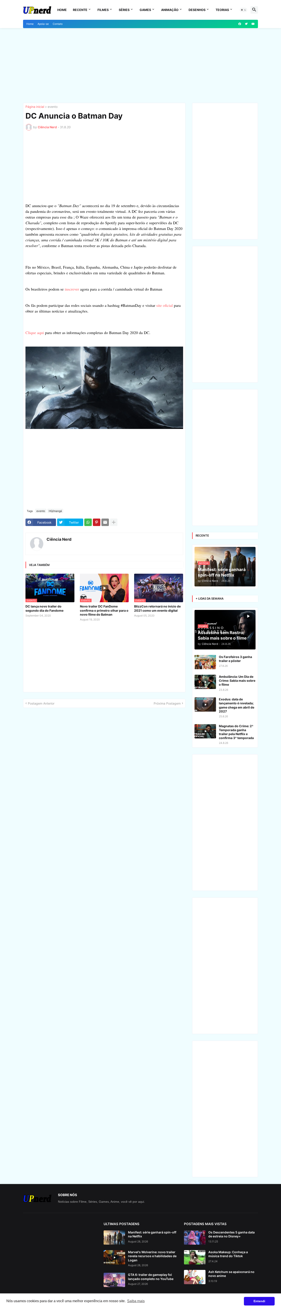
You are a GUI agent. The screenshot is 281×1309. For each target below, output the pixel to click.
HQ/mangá (55, 511)
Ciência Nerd (59, 539)
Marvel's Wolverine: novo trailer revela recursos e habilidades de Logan (152, 1256)
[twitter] (246, 24)
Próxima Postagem (167, 703)
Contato (58, 23)
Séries (124, 10)
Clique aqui (34, 332)
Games (145, 10)
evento (53, 106)
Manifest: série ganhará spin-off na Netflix (152, 1234)
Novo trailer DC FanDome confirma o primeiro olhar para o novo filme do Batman (104, 610)
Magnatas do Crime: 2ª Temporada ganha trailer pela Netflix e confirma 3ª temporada (236, 732)
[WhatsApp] (88, 522)
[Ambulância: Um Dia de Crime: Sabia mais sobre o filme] (205, 682)
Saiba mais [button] (136, 1301)
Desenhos (197, 10)
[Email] (105, 522)
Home (62, 10)
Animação (169, 10)
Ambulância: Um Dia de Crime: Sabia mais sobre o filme (237, 680)
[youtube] (253, 24)
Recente (80, 10)
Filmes (103, 10)
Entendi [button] (259, 1301)
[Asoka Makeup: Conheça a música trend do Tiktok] (194, 1257)
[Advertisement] (140, 65)
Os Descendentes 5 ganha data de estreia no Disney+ (231, 1234)
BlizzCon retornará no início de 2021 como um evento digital (157, 608)
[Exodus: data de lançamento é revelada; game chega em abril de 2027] (205, 704)
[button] (243, 10)
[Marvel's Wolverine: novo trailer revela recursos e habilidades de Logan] (114, 1257)
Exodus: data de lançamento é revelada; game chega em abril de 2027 (236, 705)
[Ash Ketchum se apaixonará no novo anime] (194, 1277)
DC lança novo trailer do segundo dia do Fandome (44, 608)
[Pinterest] (96, 522)
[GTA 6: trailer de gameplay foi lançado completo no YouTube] (114, 1280)
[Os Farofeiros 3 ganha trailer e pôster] (205, 662)
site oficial (164, 305)
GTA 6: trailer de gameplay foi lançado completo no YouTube (150, 1276)
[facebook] (239, 24)
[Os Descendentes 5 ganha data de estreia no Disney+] (194, 1237)
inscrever (72, 289)
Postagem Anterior (41, 703)
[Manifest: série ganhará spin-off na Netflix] (114, 1237)
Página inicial (34, 106)
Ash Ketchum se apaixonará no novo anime (231, 1274)
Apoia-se (43, 23)
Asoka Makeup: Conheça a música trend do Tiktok (228, 1254)
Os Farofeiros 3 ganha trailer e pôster (235, 659)
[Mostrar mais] (113, 522)
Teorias (222, 10)
